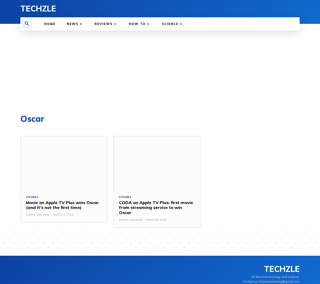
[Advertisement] (160, 65)
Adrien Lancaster (38, 214)
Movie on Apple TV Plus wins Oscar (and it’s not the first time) (62, 205)
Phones (32, 197)
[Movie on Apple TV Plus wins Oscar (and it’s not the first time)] (64, 163)
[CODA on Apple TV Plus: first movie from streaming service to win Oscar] (157, 163)
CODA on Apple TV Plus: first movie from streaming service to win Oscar (156, 207)
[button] (27, 24)
